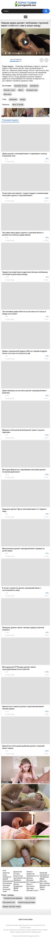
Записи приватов (30, 873)
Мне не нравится (7, 60)
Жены (15, 890)
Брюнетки (17, 872)
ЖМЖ (15, 888)
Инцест (29, 884)
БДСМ (5, 879)
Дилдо (16, 884)
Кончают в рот (9, 90)
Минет (21, 90)
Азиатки (6, 873)
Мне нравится (3, 60)
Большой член (32, 90)
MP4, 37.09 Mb (18, 105)
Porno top (16, 936)
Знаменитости (32, 876)
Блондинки (7, 883)
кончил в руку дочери (26, 902)
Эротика (30, 888)
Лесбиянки (44, 877)
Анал (5, 875)
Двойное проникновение (19, 881)
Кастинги (30, 886)
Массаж (43, 881)
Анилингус (7, 877)
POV (4, 871)
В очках (16, 874)
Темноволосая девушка (13, 898)
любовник (13, 99)
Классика (7, 94)
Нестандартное (32, 882)
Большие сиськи (20, 86)
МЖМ (42, 879)
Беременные (8, 881)
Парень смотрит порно (12, 906)
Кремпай (43, 873)
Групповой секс (19, 878)
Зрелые (29, 878)
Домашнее (34, 86)
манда (22, 99)
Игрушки (29, 880)
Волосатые (18, 876)
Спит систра (30, 898)
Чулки (42, 889)
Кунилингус (44, 875)
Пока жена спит (9, 902)
